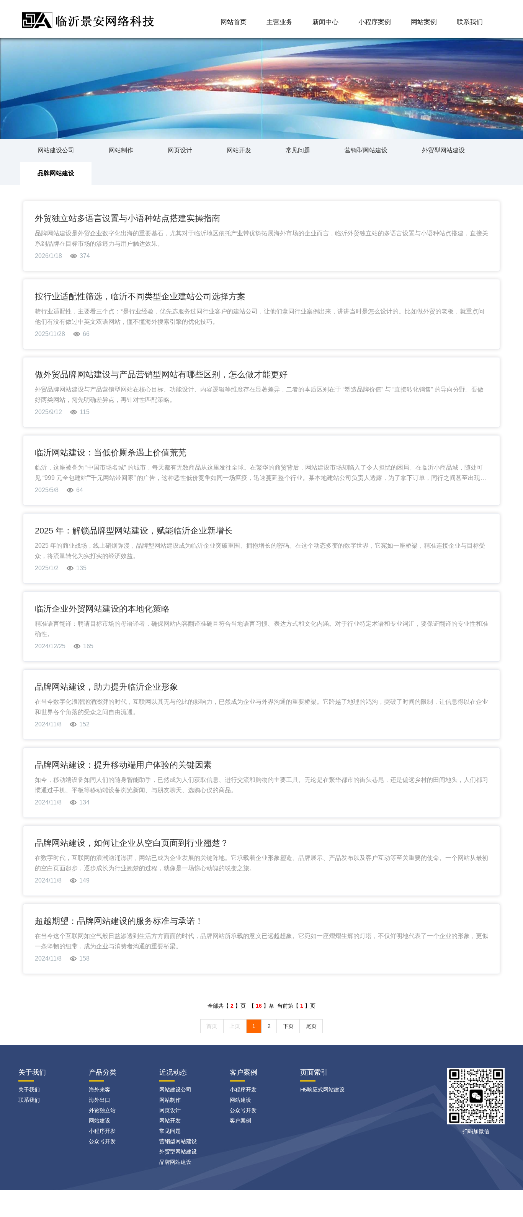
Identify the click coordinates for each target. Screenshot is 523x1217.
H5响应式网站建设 (322, 1089)
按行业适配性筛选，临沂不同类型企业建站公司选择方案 (140, 296)
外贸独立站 (102, 1110)
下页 (288, 1026)
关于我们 (29, 1089)
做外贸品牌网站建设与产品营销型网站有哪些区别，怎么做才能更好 (161, 374)
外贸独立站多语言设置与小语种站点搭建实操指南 (127, 218)
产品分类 (102, 1072)
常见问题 (298, 150)
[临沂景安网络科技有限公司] (89, 18)
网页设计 (180, 150)
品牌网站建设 (56, 173)
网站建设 (99, 1120)
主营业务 (279, 22)
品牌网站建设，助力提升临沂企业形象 (106, 687)
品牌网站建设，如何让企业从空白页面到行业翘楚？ (132, 843)
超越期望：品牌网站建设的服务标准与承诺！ (119, 921)
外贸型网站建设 (443, 150)
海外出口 (99, 1100)
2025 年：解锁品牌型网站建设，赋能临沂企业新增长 (133, 530)
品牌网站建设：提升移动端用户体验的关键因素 (123, 765)
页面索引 (314, 1072)
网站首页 (234, 22)
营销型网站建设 (366, 150)
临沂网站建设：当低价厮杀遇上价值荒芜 (110, 452)
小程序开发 (102, 1131)
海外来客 (99, 1089)
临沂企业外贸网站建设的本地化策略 (102, 608)
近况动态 (173, 1072)
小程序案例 (374, 22)
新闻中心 (325, 22)
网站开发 (239, 150)
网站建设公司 (56, 150)
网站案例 (424, 22)
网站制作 (121, 150)
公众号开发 (102, 1141)
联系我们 (470, 22)
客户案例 (243, 1072)
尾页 (311, 1026)
